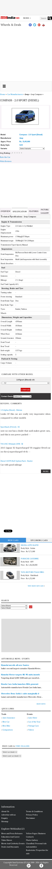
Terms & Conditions (34, 811)
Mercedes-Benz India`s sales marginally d (20, 693)
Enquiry (4, 818)
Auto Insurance (9, 717)
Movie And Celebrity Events (13, 843)
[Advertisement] (26, 7)
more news (41, 703)
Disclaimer (30, 818)
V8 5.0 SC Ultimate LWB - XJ (12, 444)
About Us (5, 811)
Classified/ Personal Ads (36, 843)
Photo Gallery (32, 840)
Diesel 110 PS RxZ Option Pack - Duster (17, 461)
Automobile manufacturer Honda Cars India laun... (21, 687)
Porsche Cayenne (30, 558)
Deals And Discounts (10, 846)
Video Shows (6, 840)
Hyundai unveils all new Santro (15, 665)
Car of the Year (34, 721)
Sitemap (4, 821)
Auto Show (32, 717)
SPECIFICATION (20, 211)
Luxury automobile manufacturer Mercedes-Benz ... (22, 697)
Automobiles (31, 846)
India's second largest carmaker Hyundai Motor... (21, 668)
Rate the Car (5, 157)
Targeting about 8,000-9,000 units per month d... (20, 678)
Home (2, 94)
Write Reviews (5, 161)
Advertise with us (8, 814)
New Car (6, 721)
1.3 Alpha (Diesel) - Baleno (11, 410)
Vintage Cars (33, 725)
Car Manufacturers (15, 94)
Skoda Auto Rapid (29, 545)
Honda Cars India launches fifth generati (19, 684)
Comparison (8, 729)
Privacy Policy (32, 814)
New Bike (6, 725)
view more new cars (36, 585)
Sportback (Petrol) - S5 (10, 427)
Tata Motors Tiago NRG (32, 572)
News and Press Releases (12, 833)
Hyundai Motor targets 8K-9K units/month (20, 674)
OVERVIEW (5, 211)
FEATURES (33, 211)
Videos (31, 729)
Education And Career (10, 836)
